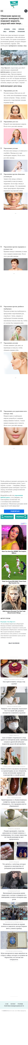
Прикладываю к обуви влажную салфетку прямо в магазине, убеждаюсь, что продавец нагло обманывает (14, 803)
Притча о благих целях (14, 706)
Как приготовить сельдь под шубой (14, 683)
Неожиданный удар (14, 891)
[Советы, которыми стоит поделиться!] (14, 4)
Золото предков (14, 862)
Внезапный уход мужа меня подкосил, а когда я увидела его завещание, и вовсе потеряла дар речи (14, 896)
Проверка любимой (14, 829)
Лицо (4, 31)
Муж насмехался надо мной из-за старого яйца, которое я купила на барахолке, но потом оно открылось (14, 956)
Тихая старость (14, 735)
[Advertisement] (14, 229)
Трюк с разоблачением (14, 798)
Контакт (13, 1004)
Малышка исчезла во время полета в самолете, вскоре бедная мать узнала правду (14, 926)
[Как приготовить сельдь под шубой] (14, 669)
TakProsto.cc (6, 1010)
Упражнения (21, 31)
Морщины (12, 31)
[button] (1, 49)
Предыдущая (8, 517)
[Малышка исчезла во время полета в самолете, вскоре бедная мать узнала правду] (14, 912)
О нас (6, 1004)
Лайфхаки (21, 29)
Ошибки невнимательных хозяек (14, 679)
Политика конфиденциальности (14, 1006)
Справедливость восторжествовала (14, 766)
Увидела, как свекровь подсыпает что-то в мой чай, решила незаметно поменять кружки (14, 711)
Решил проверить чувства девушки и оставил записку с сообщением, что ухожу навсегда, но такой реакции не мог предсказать (14, 835)
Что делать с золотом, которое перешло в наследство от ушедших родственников (14, 866)
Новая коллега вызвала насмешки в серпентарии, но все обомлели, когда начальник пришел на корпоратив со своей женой (14, 772)
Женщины (7, 29)
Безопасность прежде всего (14, 922)
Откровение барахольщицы (14, 951)
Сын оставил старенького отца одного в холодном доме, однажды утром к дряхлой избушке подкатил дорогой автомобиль (14, 741)
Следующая (20, 517)
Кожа (14, 29)
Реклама (20, 1004)
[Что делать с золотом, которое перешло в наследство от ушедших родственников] (14, 851)
